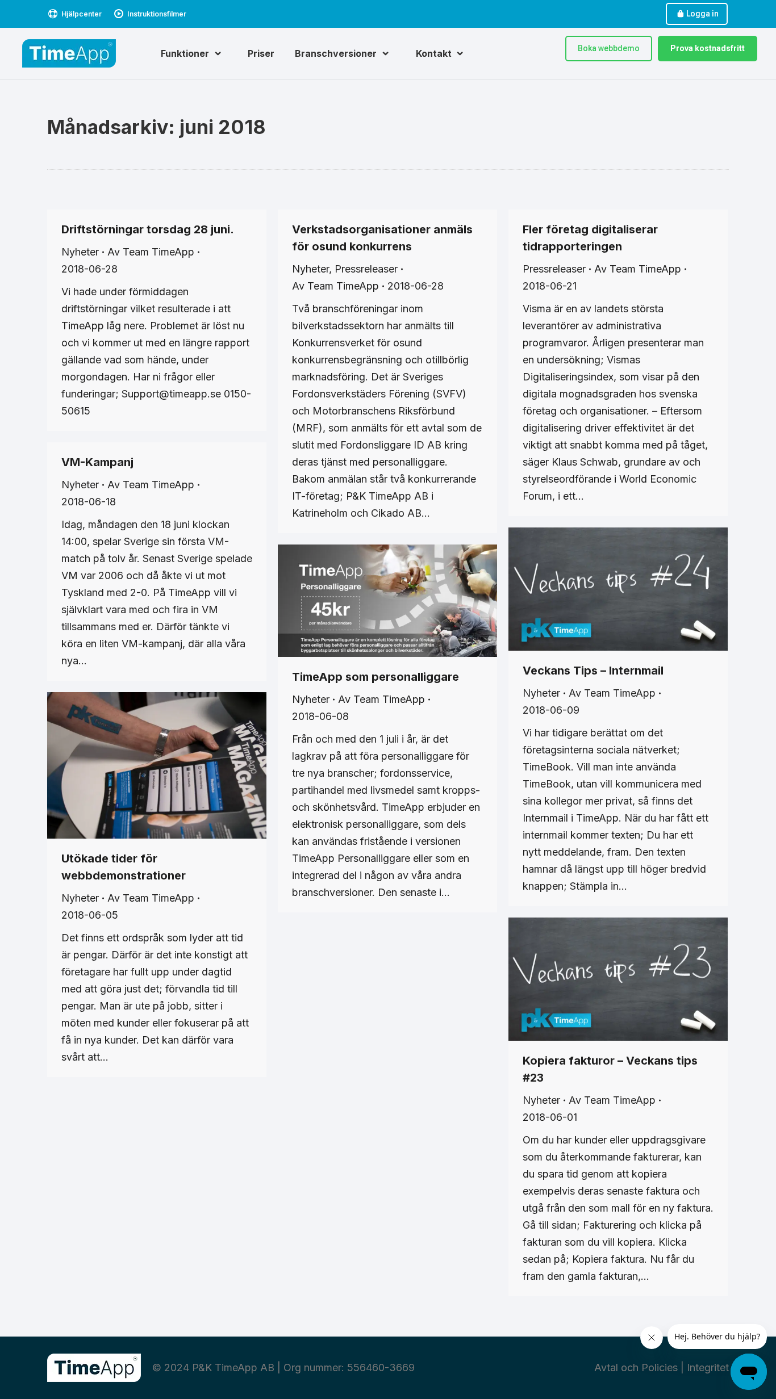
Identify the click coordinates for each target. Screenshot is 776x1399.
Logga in (702, 13)
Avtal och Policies (636, 1367)
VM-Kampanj (97, 462)
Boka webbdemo (609, 48)
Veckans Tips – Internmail (593, 670)
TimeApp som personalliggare (375, 677)
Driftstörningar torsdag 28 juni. (147, 229)
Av (150, 252)
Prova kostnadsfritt (707, 48)
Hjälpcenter (81, 14)
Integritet (708, 1367)
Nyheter (80, 252)
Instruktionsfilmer (156, 14)
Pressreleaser (366, 269)
